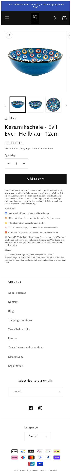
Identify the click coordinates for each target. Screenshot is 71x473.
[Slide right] (66, 105)
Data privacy (15, 356)
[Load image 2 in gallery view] (35, 104)
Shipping (24, 148)
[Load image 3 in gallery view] (53, 104)
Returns (12, 338)
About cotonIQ (17, 292)
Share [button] (12, 118)
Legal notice (15, 365)
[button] (6, 18)
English (33, 436)
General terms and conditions (25, 347)
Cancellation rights (19, 329)
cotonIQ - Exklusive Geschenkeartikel (39, 470)
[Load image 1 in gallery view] (17, 104)
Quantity (10, 155)
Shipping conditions (20, 320)
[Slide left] (5, 105)
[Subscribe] (58, 392)
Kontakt (13, 301)
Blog (11, 311)
